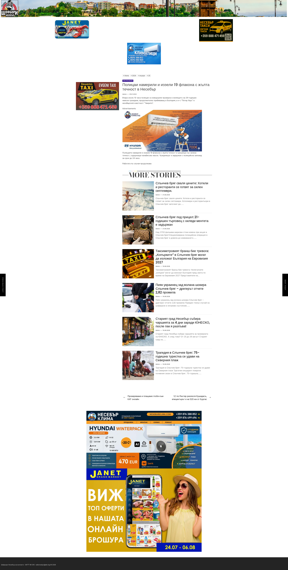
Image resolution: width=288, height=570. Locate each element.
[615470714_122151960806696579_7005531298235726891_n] (162, 111)
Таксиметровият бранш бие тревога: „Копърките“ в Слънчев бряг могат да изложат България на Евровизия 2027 (182, 257)
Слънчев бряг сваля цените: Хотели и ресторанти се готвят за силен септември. (182, 187)
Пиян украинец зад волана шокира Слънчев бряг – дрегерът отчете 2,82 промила (181, 289)
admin (124, 94)
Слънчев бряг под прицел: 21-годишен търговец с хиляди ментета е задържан (182, 221)
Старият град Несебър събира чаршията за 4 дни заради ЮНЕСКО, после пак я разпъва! (183, 322)
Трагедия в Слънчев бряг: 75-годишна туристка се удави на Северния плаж (177, 356)
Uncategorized (128, 80)
